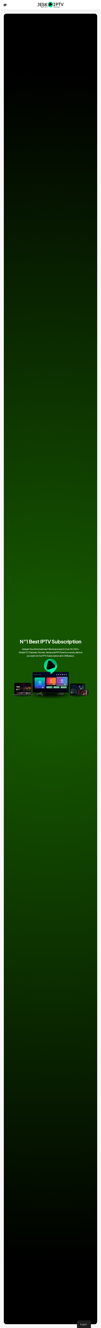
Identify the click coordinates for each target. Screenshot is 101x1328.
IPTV (45, 641)
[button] (5, 5)
